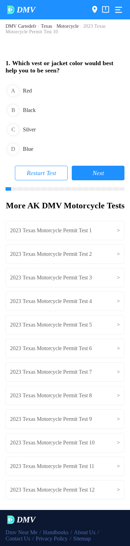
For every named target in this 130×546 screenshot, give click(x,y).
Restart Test (41, 173)
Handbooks (55, 532)
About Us (84, 532)
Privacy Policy (52, 538)
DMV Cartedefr (21, 26)
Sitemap (82, 538)
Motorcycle (68, 26)
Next (98, 173)
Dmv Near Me (21, 532)
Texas (46, 26)
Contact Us (18, 538)
